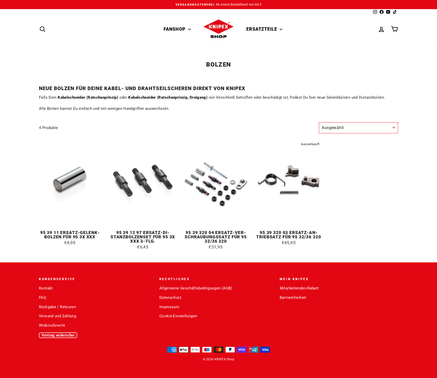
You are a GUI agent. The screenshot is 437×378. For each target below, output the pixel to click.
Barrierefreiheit (293, 297)
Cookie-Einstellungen (178, 316)
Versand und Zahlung (57, 316)
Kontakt (46, 288)
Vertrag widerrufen (58, 335)
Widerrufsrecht (52, 325)
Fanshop (175, 29)
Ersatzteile (262, 29)
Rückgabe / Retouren (57, 307)
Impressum (169, 307)
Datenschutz (170, 297)
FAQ (42, 297)
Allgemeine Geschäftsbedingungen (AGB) (195, 288)
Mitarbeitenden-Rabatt (299, 288)
